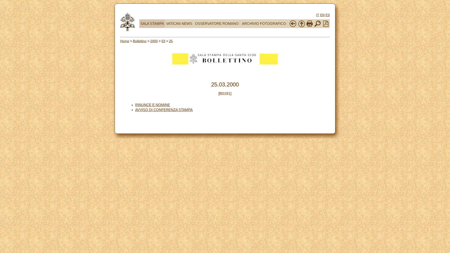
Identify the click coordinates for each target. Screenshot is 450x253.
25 (171, 41)
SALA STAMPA (152, 24)
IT (317, 15)
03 (163, 41)
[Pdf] (326, 25)
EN (322, 15)
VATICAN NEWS (179, 24)
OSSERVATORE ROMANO (217, 24)
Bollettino (139, 41)
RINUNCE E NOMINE (152, 105)
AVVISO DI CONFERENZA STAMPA (164, 110)
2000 (154, 41)
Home (124, 41)
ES (328, 15)
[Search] (317, 26)
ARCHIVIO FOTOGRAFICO (264, 24)
